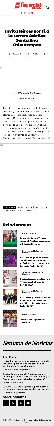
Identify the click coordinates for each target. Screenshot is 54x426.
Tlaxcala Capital (10, 370)
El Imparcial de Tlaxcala (29, 93)
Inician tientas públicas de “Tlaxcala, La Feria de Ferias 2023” (35, 281)
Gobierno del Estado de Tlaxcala (32, 252)
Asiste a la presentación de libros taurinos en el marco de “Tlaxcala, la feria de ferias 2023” (35, 301)
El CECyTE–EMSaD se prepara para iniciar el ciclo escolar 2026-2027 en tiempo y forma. (26, 388)
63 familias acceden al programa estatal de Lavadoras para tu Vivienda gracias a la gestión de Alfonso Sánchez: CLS (26, 363)
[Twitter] (28, 13)
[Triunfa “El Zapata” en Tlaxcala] (10, 318)
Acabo (20, 207)
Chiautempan (10, 210)
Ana (27, 207)
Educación (7, 393)
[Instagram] (25, 13)
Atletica (34, 207)
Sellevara (29, 210)
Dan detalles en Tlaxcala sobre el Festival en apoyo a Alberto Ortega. (35, 241)
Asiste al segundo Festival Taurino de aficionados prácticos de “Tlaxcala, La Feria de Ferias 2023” (34, 262)
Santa (20, 210)
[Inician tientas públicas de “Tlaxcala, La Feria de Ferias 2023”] (10, 278)
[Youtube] (32, 13)
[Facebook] (21, 13)
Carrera (44, 207)
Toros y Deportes (27, 25)
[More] (45, 54)
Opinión (6, 382)
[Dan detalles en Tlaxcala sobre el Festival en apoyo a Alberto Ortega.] (10, 238)
